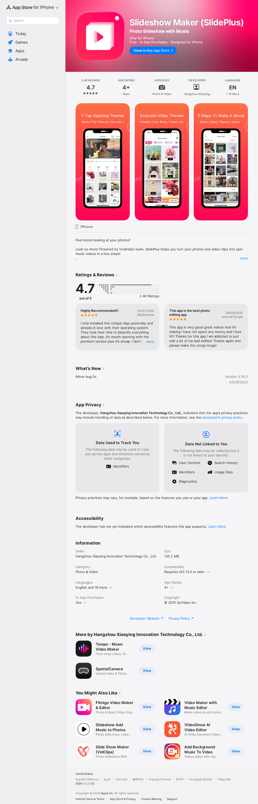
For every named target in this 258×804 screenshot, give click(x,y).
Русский (121, 779)
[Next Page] (252, 87)
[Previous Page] (70, 87)
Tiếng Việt (223, 779)
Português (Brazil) (200, 779)
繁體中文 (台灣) (85, 783)
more (244, 258)
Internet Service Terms (90, 799)
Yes (78, 602)
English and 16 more (91, 587)
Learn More (219, 498)
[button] (33, 34)
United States (84, 774)
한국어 (180, 779)
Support (172, 799)
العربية (107, 779)
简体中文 (138, 779)
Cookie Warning (151, 799)
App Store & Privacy (123, 799)
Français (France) (160, 779)
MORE (150, 342)
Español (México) (87, 779)
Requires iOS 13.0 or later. (184, 572)
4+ (166, 587)
